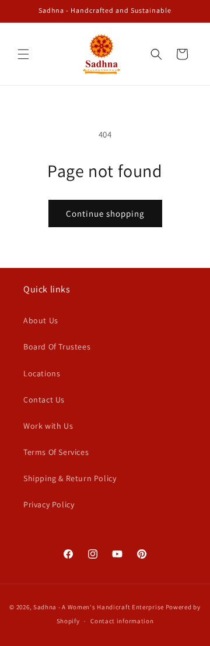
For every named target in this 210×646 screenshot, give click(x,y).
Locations (41, 373)
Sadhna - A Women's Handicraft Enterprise (98, 607)
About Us (40, 320)
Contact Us (44, 399)
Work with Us (48, 426)
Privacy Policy (48, 504)
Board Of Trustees (56, 346)
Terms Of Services (56, 452)
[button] (23, 54)
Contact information (121, 621)
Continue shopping (105, 213)
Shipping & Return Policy (69, 478)
